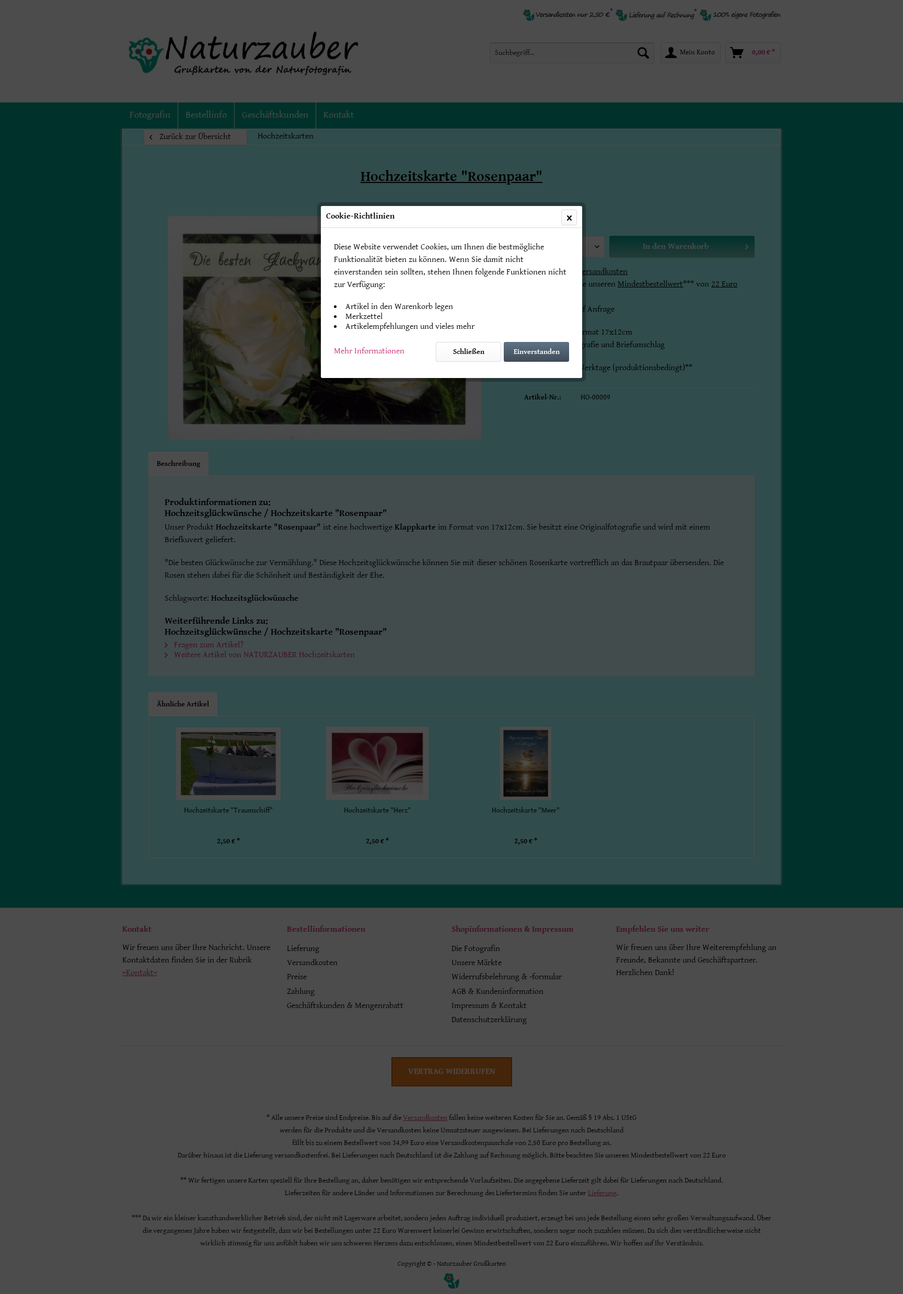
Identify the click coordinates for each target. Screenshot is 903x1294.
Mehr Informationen (369, 351)
